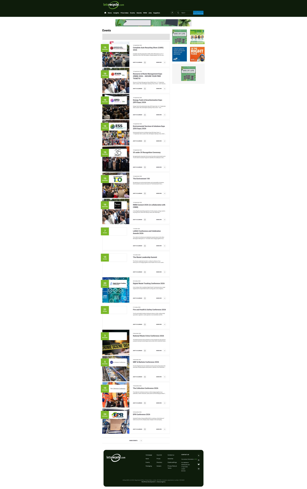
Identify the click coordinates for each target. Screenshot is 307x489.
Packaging (149, 466)
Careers (159, 466)
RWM (145, 13)
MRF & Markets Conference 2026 (146, 362)
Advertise (170, 459)
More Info (159, 62)
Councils (159, 455)
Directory (159, 462)
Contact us (171, 455)
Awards (139, 13)
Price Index (124, 13)
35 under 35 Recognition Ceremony (147, 152)
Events (132, 13)
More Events (133, 440)
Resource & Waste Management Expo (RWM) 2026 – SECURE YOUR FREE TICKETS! (147, 76)
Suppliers (156, 13)
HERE (195, 459)
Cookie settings (172, 462)
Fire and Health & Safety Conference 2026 (149, 310)
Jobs (150, 13)
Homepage (149, 455)
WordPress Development (148, 482)
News (110, 13)
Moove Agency (161, 482)
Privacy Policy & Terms (172, 467)
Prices (158, 459)
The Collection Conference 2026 (145, 388)
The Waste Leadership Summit (145, 257)
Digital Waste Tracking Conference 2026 (149, 283)
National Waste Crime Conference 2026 (148, 336)
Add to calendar (137, 62)
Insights (116, 13)
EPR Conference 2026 (141, 414)
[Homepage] (105, 13)
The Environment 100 (141, 179)
